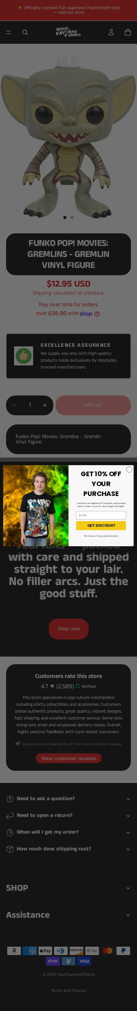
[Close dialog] (129, 469)
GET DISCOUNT (101, 525)
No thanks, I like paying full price (101, 535)
